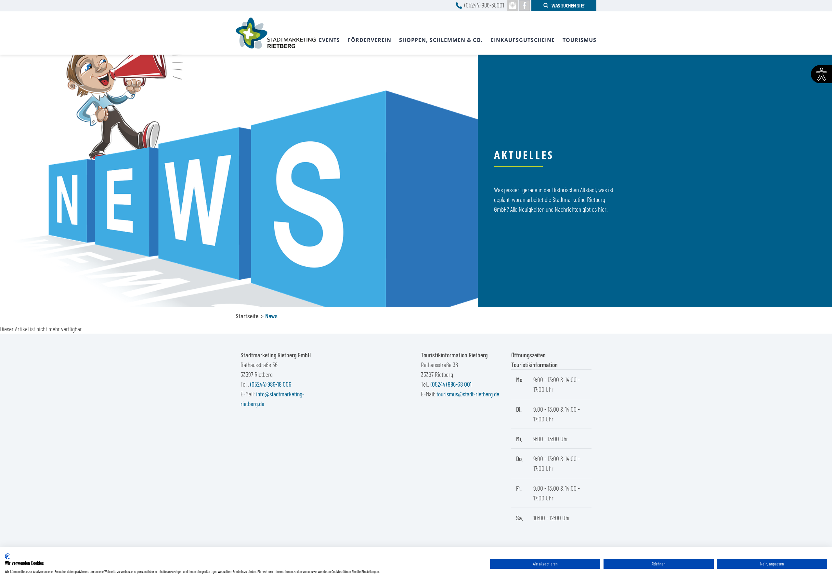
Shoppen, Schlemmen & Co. (441, 40)
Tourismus (579, 40)
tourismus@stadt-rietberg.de (467, 394)
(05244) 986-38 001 (451, 384)
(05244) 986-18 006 (270, 384)
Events (329, 40)
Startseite (247, 316)
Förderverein (369, 40)
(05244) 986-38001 (484, 5)
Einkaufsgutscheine (523, 40)
